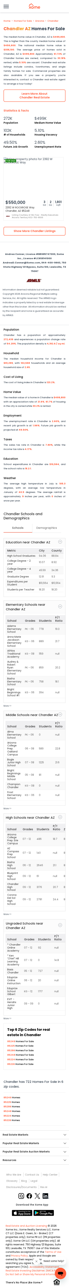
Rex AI (43, 1187)
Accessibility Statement (44, 1267)
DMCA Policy (53, 1270)
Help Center (50, 1174)
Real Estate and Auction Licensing (26, 1226)
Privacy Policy (19, 1255)
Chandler (52, 21)
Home (7, 21)
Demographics (46, 528)
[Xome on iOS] (22, 1212)
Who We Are (13, 1174)
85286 (11, 1050)
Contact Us (32, 1174)
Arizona (39, 21)
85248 (11, 1055)
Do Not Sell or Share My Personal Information (33, 1274)
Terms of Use (53, 1252)
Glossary (12, 1181)
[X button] (38, 1196)
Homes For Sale (23, 21)
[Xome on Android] (43, 1212)
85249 (11, 1041)
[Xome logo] (34, 6)
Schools (18, 528)
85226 (11, 1064)
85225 (11, 1045)
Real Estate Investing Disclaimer (25, 1270)
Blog (24, 1181)
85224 (11, 1059)
